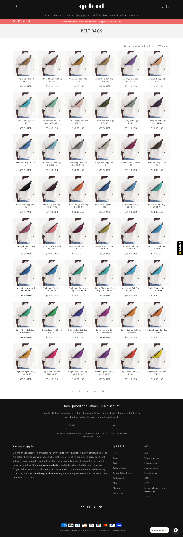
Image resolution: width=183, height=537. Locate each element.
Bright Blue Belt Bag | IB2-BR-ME (26, 289)
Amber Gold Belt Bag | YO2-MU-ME (104, 80)
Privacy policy (150, 463)
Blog (115, 483)
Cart (115, 463)
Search (116, 458)
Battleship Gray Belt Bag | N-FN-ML (78, 164)
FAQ (146, 453)
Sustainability (119, 478)
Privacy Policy (100, 433)
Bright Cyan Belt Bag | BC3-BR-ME (157, 289)
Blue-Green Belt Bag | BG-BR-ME (157, 205)
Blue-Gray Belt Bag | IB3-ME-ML (131, 205)
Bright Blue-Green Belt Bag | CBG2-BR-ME (104, 289)
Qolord (66, 530)
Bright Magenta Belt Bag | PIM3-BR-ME (104, 331)
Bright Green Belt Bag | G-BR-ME (52, 331)
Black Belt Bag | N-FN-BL (25, 205)
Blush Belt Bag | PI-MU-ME (26, 247)
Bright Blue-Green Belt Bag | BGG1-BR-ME (78, 289)
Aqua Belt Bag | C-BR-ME (26, 122)
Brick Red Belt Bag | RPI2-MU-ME (131, 247)
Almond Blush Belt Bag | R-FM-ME (52, 80)
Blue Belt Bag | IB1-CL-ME (104, 205)
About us (117, 488)
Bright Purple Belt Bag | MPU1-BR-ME (78, 373)
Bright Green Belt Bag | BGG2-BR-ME (25, 331)
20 (103, 390)
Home (115, 453)
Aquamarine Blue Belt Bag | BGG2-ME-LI (52, 122)
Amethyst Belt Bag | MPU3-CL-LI (131, 80)
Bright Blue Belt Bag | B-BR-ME (157, 247)
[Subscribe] (114, 425)
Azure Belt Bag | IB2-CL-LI (26, 164)
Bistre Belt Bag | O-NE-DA (157, 164)
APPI (146, 496)
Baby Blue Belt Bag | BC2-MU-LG (52, 164)
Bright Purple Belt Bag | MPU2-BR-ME (105, 373)
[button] (16, 6)
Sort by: (127, 46)
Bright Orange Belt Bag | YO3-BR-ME (26, 373)
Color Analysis (119, 468)
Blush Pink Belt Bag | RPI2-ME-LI (52, 247)
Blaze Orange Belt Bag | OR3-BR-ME (78, 205)
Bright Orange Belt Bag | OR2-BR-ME (157, 331)
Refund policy (150, 473)
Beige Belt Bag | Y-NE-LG (104, 164)
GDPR (147, 478)
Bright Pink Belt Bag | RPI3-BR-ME (52, 373)
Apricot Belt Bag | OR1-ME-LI (157, 80)
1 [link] (72, 390)
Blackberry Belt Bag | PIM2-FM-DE (52, 205)
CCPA (146, 483)
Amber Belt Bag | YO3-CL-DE (78, 80)
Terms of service (151, 458)
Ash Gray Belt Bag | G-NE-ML (131, 122)
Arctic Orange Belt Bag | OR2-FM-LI (78, 122)
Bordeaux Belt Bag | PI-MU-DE (78, 247)
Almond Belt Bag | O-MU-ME (26, 80)
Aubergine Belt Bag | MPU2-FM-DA (157, 122)
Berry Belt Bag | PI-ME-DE (131, 164)
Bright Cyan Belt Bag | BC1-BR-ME (131, 289)
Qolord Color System (122, 473)
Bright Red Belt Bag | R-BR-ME (131, 373)
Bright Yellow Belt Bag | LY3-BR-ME (157, 373)
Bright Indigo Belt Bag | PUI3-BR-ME (78, 331)
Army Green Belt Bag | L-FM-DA (104, 122)
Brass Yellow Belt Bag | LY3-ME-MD (104, 247)
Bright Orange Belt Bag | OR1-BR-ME (131, 331)
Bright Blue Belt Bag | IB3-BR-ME (52, 289)
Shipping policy (151, 468)
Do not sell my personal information (155, 490)
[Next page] (111, 391)
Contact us (118, 493)
